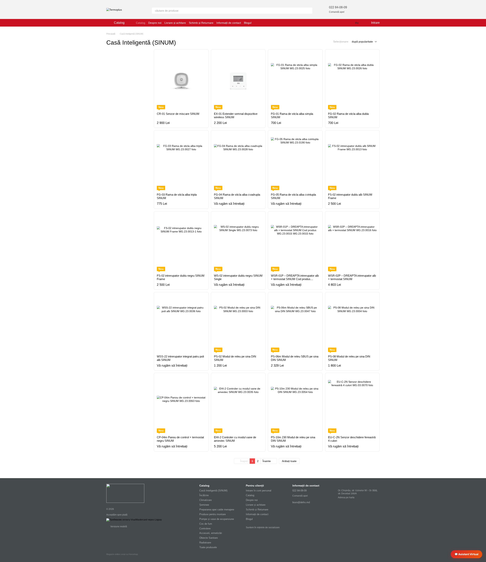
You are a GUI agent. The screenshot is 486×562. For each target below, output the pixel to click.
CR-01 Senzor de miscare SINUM (178, 113)
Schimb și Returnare (201, 22)
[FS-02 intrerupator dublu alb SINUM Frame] (352, 161)
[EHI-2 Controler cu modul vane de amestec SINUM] (238, 404)
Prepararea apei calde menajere (216, 509)
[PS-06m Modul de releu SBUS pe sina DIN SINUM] (295, 323)
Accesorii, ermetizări (210, 533)
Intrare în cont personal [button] (258, 490)
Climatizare (205, 500)
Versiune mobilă (118, 526)
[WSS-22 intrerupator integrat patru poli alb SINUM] (181, 323)
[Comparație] (367, 9)
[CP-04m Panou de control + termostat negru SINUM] (181, 404)
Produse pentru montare (212, 514)
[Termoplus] (125, 493)
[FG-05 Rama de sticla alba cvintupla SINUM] (295, 161)
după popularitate (362, 41)
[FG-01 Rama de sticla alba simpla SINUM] (295, 80)
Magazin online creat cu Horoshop (122, 554)
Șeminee (204, 504)
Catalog (140, 22)
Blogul (247, 22)
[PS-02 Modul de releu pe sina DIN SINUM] (238, 323)
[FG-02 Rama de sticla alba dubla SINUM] (352, 80)
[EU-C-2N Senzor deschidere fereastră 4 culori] (352, 404)
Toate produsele (208, 547)
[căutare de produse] (309, 11)
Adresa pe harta (346, 497)
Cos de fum (205, 523)
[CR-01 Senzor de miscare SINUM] (181, 80)
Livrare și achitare (175, 22)
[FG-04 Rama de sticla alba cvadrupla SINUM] (238, 161)
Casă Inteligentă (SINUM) (213, 490)
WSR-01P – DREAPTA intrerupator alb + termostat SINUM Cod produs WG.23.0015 (295, 279)
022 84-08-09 (338, 7)
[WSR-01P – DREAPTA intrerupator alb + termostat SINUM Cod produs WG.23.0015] (295, 242)
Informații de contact (228, 22)
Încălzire (204, 495)
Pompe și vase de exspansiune (216, 519)
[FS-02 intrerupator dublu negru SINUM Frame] (181, 242)
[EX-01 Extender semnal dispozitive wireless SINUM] (238, 80)
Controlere (205, 528)
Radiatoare (205, 542)
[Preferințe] (357, 9)
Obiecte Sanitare (208, 537)
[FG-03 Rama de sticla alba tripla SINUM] (181, 161)
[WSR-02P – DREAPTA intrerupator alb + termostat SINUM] (352, 242)
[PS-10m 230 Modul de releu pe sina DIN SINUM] (295, 404)
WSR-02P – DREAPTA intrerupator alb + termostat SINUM (352, 277)
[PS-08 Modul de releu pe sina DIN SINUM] (352, 323)
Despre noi (154, 22)
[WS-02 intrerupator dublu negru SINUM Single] (238, 242)
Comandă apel (336, 12)
